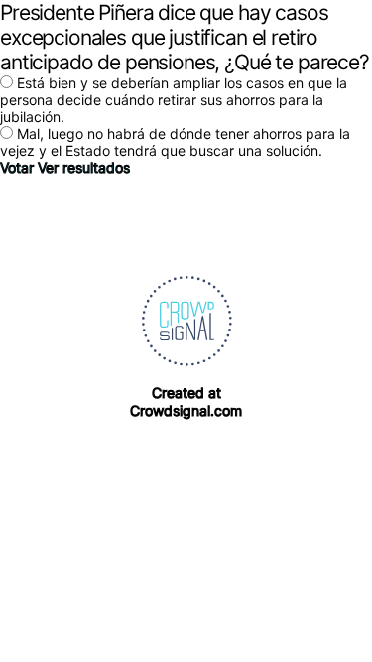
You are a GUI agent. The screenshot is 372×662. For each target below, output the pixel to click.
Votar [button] (19, 167)
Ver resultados (84, 167)
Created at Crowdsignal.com (186, 401)
